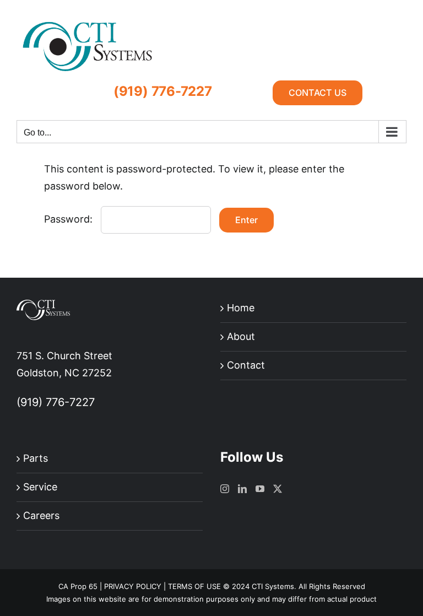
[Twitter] (277, 488)
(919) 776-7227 (162, 91)
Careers (41, 515)
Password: (69, 219)
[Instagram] (224, 488)
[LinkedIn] (242, 488)
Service (40, 487)
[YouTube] (260, 488)
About (241, 336)
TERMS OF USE (194, 586)
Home (240, 308)
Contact (246, 365)
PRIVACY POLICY (132, 586)
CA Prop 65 (77, 586)
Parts (35, 458)
